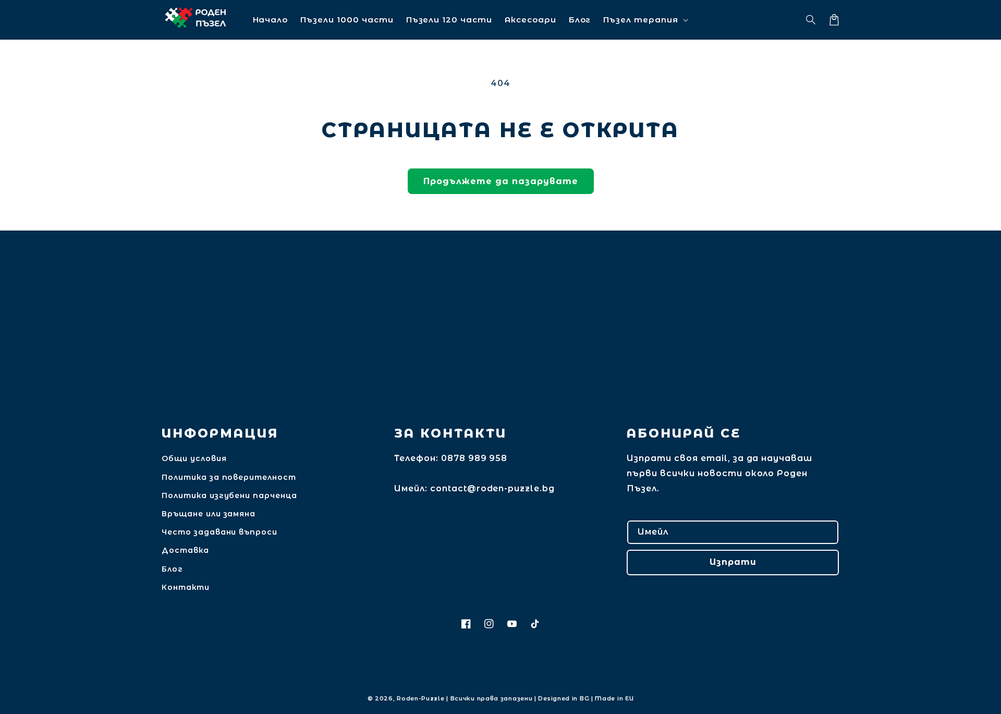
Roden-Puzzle (420, 698)
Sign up (501, 369)
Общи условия (194, 458)
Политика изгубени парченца (229, 495)
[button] (811, 19)
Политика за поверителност (229, 477)
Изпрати (733, 562)
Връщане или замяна (208, 513)
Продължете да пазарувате (500, 181)
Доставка (185, 550)
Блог (172, 569)
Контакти (186, 587)
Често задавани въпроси (219, 532)
